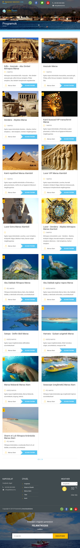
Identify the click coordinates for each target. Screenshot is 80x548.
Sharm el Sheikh (29, 487)
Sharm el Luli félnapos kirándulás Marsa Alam (19, 436)
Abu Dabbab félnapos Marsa (17, 283)
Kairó (25, 498)
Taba (25, 494)
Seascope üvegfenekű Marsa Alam (59, 384)
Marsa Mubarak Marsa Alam (17, 384)
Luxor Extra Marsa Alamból (16, 226)
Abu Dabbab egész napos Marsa (58, 283)
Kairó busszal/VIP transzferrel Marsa (57, 120)
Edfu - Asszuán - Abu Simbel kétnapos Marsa (17, 67)
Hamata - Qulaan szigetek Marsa (58, 333)
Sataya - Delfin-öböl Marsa (16, 333)
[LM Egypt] (9, 11)
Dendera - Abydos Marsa (15, 120)
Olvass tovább (30, 85)
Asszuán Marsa (50, 66)
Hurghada (27, 483)
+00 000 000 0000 (59, 3)
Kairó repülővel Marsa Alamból (18, 173)
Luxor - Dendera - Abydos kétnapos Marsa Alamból (59, 227)
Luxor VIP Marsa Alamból (55, 173)
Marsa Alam (27, 491)
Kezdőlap (5, 19)
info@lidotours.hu (60, 5)
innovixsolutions (27, 509)
